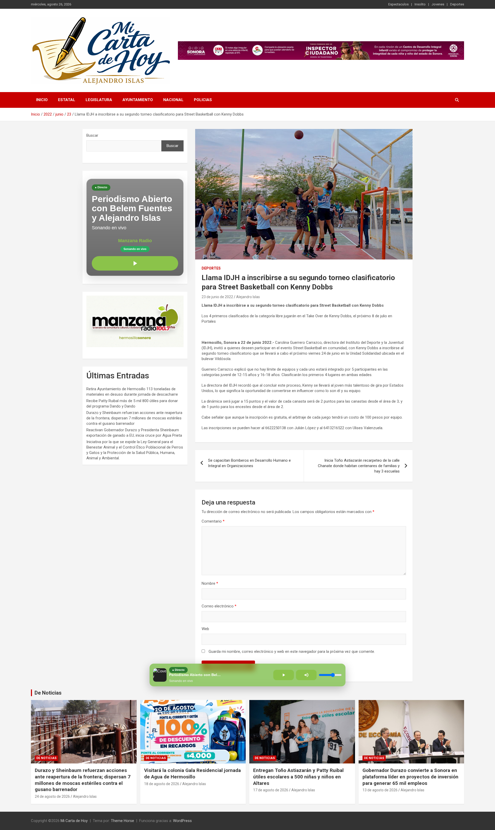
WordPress (182, 820)
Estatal (66, 99)
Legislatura (99, 99)
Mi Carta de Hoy (74, 820)
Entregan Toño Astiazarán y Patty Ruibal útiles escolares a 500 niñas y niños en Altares (298, 776)
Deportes (457, 4)
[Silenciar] (306, 675)
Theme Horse (122, 820)
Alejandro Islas (248, 297)
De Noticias (48, 693)
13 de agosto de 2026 (380, 790)
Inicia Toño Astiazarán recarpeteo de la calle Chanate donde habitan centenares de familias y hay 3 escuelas (359, 466)
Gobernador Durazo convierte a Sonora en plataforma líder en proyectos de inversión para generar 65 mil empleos (410, 776)
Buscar (92, 135)
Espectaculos (398, 4)
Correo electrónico (219, 606)
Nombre (210, 583)
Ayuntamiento (137, 99)
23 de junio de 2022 (217, 297)
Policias (203, 99)
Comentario (213, 521)
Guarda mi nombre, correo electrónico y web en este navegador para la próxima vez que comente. (292, 651)
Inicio (42, 99)
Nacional (173, 99)
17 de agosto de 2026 (270, 790)
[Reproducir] (135, 263)
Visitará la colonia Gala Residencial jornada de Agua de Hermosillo (192, 773)
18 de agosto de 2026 (161, 784)
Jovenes (438, 4)
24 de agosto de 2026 (52, 796)
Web (205, 628)
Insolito (420, 4)
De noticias (46, 758)
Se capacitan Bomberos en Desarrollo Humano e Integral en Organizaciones (249, 463)
